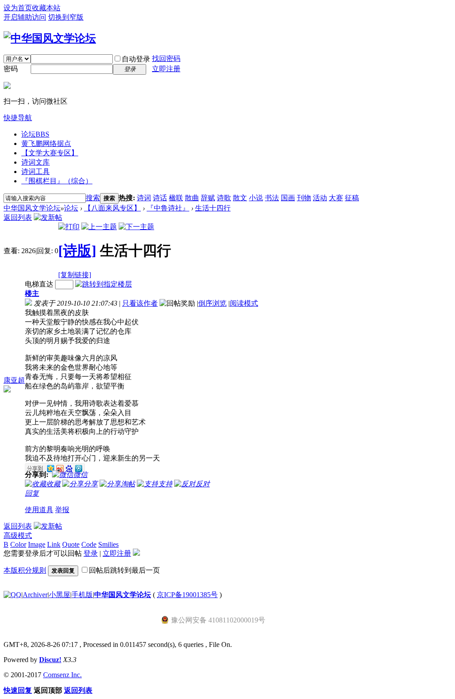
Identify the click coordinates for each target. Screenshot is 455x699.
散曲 (192, 198)
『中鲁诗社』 (168, 208)
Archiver (35, 594)
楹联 (176, 198)
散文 (240, 198)
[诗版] (77, 250)
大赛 (336, 198)
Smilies (108, 544)
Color (18, 544)
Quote (71, 544)
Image (36, 544)
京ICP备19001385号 (187, 594)
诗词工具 (35, 171)
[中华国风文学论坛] (50, 38)
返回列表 (18, 217)
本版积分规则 (25, 570)
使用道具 (39, 509)
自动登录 (136, 59)
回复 (32, 493)
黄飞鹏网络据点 (46, 143)
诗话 (160, 198)
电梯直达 (39, 284)
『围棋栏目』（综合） (56, 181)
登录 (91, 553)
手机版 (82, 594)
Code (88, 544)
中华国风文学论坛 (32, 208)
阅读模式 (244, 303)
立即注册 (166, 69)
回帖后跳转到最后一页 (124, 570)
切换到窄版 (66, 17)
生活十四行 (213, 208)
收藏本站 (46, 8)
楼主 (32, 293)
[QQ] (12, 594)
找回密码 (166, 58)
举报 (62, 509)
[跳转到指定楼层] (103, 284)
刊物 (304, 198)
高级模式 (18, 535)
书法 (272, 198)
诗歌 (224, 198)
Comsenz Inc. (62, 675)
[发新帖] (48, 217)
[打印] (69, 226)
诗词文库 (35, 162)
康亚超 (14, 380)
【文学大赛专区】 (49, 153)
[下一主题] (136, 226)
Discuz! (50, 659)
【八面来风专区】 (112, 208)
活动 (320, 198)
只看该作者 (140, 303)
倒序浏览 (212, 303)
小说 (256, 198)
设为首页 (18, 8)
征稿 (352, 198)
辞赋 (208, 198)
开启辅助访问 (25, 17)
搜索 (93, 198)
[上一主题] (99, 226)
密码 (11, 69)
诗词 (144, 198)
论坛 (35, 134)
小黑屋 (59, 594)
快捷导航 (18, 117)
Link (53, 544)
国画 (288, 198)
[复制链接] (74, 275)
